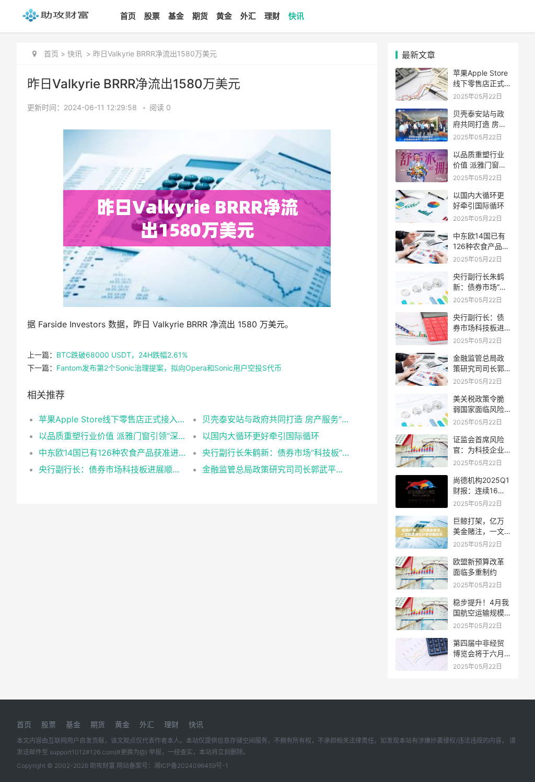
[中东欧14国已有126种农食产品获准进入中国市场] (422, 237)
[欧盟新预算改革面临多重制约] (422, 563)
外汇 (248, 16)
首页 (128, 16)
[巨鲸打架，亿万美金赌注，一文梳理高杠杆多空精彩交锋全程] (422, 522)
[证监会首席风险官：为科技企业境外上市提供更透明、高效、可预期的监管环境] (422, 440)
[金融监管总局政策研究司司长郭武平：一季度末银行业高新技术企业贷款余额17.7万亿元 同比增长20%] (422, 359)
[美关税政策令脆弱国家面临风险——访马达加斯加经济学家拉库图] (422, 400)
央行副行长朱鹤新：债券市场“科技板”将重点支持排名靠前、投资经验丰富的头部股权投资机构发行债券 (276, 452)
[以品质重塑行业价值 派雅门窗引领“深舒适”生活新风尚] (422, 155)
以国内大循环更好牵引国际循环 (260, 436)
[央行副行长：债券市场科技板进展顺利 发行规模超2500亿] (422, 318)
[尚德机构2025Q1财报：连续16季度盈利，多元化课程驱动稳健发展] (422, 481)
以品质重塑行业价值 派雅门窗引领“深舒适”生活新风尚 (112, 436)
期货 (200, 16)
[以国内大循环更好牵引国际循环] (422, 196)
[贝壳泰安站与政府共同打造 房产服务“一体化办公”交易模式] (422, 115)
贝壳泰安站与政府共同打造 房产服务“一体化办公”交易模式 (276, 419)
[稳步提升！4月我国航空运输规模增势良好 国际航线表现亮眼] (422, 603)
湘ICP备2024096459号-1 (191, 765)
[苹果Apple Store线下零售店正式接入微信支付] (422, 74)
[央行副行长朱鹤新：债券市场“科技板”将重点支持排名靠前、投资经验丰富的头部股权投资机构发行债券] (422, 278)
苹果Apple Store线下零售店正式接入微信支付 (112, 419)
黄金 (224, 16)
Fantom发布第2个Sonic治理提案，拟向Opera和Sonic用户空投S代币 (169, 367)
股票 (152, 16)
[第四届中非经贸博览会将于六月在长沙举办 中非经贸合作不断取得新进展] (422, 644)
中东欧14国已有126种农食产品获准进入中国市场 (112, 452)
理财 (272, 16)
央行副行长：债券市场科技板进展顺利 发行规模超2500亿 (112, 469)
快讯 (296, 16)
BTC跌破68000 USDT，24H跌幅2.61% (122, 354)
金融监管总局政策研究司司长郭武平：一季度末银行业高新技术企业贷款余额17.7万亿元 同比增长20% (276, 469)
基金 (176, 16)
